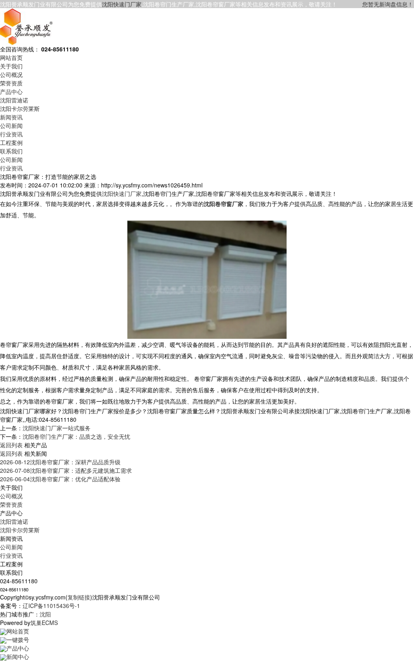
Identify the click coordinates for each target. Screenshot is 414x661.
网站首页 (11, 57)
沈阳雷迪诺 (14, 100)
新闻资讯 (11, 117)
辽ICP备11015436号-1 (51, 605)
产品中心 (11, 91)
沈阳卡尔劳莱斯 (20, 108)
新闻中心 (17, 656)
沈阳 (45, 614)
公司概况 (11, 74)
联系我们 (11, 151)
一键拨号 (17, 639)
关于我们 (11, 66)
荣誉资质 (11, 83)
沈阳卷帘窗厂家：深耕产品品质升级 (60, 462)
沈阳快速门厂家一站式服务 (57, 428)
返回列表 (11, 445)
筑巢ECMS (44, 622)
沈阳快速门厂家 (122, 4)
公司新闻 (11, 125)
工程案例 (11, 142)
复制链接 (79, 597)
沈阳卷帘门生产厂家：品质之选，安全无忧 (76, 436)
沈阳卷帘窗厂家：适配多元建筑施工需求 (66, 470)
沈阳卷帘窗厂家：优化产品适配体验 (60, 479)
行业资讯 (11, 134)
